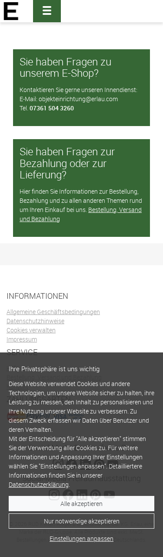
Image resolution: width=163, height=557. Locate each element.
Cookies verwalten (31, 330)
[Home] (11, 11)
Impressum (22, 339)
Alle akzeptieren (81, 503)
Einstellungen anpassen (81, 538)
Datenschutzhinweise (35, 321)
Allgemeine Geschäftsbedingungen (53, 312)
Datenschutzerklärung (39, 484)
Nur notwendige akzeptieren (82, 521)
